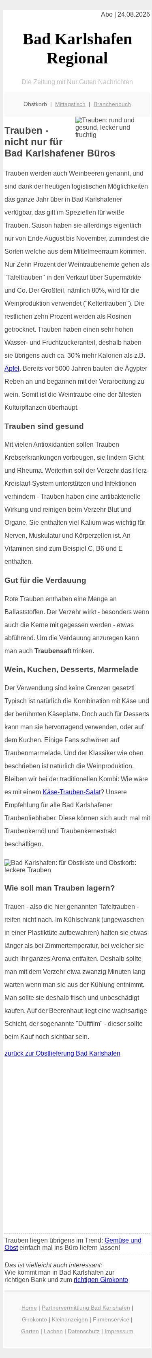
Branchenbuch (112, 104)
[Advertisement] (76, 1147)
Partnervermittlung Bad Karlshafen (86, 1307)
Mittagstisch (70, 104)
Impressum (119, 1331)
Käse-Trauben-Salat (72, 792)
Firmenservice (111, 1319)
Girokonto (34, 1319)
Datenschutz (84, 1331)
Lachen (53, 1331)
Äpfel (11, 368)
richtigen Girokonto (101, 1279)
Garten (30, 1331)
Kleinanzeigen (70, 1319)
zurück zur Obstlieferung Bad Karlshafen (62, 1053)
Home (29, 1307)
